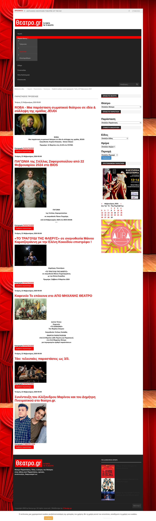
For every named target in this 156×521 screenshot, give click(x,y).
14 (108, 213)
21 (108, 215)
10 (118, 210)
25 (121, 215)
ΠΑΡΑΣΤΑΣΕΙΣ (28, 148)
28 (108, 217)
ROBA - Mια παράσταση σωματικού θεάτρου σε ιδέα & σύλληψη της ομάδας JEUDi (55, 109)
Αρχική (29, 89)
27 (105, 217)
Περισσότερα (107, 518)
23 (115, 215)
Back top (137, 506)
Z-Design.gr (67, 508)
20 (105, 215)
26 (102, 217)
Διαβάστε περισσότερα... (24, 151)
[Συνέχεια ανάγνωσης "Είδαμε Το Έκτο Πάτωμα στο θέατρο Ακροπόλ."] (108, 471)
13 (105, 213)
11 (121, 210)
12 (102, 213)
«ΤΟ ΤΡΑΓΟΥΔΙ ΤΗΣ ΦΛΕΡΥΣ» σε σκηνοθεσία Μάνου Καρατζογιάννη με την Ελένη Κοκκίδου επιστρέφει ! (54, 240)
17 (118, 213)
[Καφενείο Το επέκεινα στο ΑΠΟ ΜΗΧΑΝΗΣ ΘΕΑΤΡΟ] (30, 309)
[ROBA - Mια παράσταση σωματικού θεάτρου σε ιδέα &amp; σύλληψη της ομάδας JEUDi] (30, 124)
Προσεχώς (47, 89)
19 (102, 215)
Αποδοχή (48, 518)
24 (118, 215)
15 (112, 213)
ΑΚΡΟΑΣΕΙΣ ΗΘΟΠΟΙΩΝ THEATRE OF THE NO (44, 11)
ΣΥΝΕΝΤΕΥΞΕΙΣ (29, 444)
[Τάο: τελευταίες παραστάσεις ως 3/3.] (30, 372)
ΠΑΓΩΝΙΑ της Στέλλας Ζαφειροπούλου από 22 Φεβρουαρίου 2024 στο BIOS (49, 163)
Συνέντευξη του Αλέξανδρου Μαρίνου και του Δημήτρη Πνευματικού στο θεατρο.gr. (55, 398)
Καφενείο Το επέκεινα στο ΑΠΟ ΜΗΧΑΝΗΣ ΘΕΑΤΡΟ (53, 295)
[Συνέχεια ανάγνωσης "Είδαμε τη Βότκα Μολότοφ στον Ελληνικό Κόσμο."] (108, 484)
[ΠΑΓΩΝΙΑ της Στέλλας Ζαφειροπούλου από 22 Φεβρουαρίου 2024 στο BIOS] (30, 187)
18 (121, 213)
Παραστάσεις (38, 89)
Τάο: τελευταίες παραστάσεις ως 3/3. (42, 358)
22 (112, 215)
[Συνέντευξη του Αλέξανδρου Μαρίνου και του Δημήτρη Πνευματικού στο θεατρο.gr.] (30, 423)
